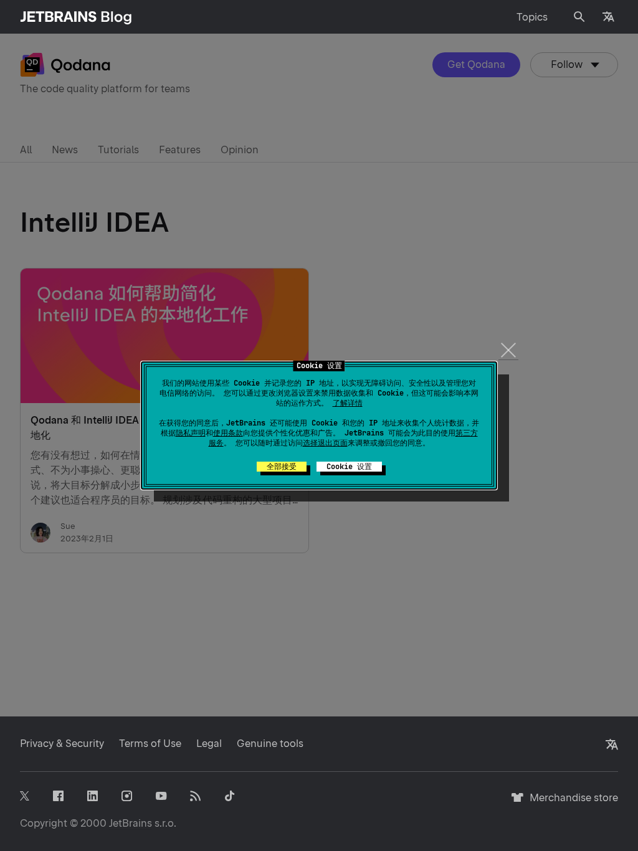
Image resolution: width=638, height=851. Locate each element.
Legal (209, 743)
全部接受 (282, 467)
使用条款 (228, 433)
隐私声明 (191, 433)
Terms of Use (150, 743)
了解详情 (348, 403)
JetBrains (130, 823)
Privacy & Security (62, 743)
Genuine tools (270, 743)
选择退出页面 (325, 443)
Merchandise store (570, 803)
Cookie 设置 (349, 467)
